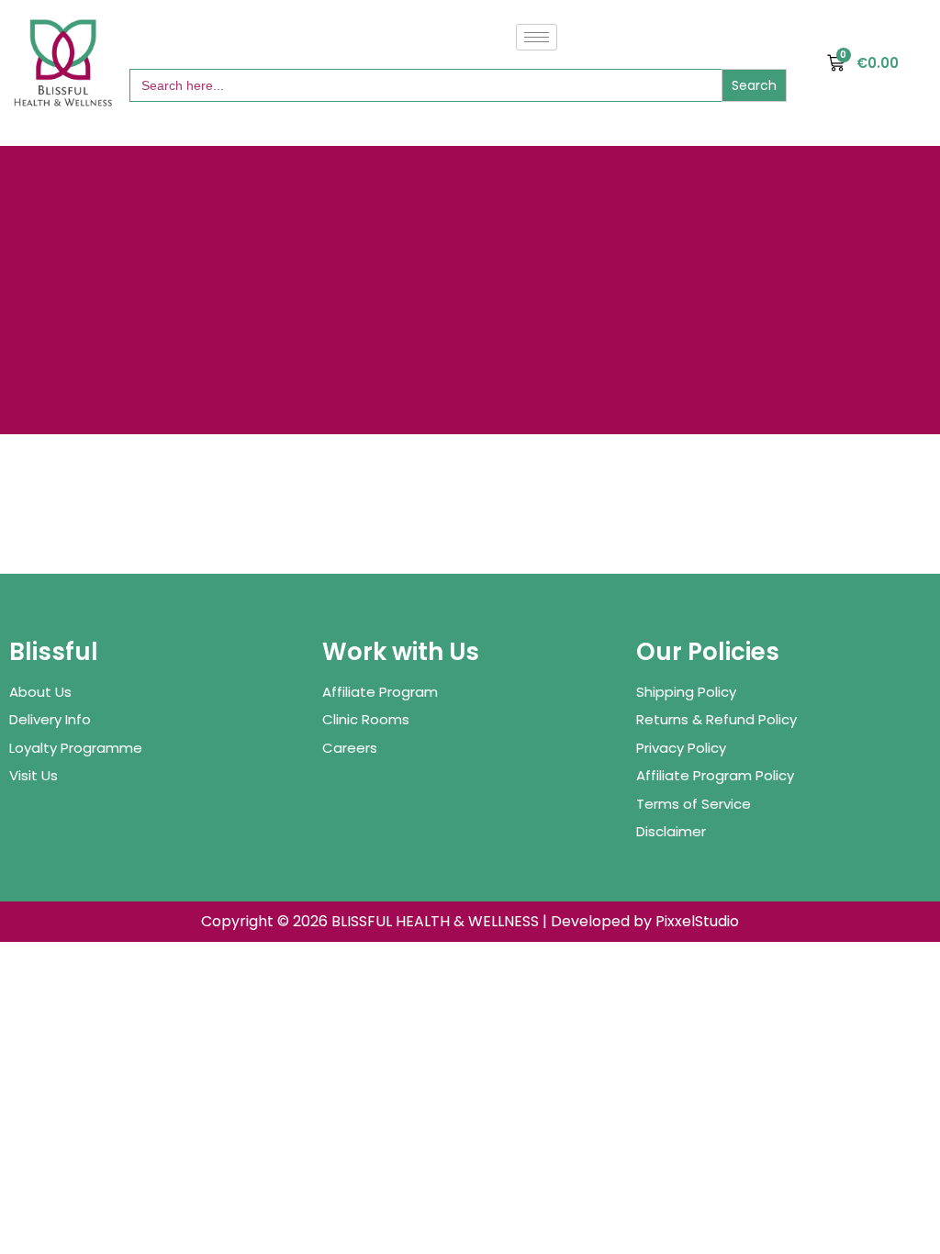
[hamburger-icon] (536, 37)
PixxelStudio (697, 921)
